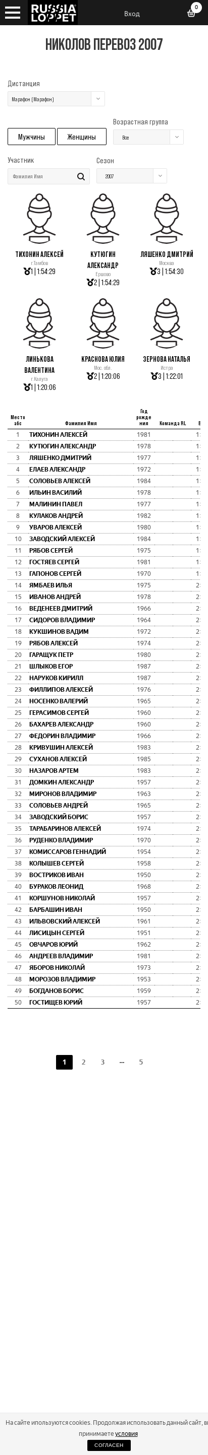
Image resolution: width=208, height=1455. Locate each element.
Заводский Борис (58, 817)
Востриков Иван (56, 875)
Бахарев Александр (61, 724)
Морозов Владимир (62, 979)
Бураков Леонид (56, 886)
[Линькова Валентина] (39, 346)
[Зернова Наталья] (166, 346)
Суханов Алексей (58, 759)
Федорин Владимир (62, 736)
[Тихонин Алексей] (39, 241)
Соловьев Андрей (58, 805)
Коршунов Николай (62, 898)
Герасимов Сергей (59, 712)
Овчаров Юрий (53, 944)
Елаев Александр (57, 469)
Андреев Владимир (61, 956)
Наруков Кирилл (56, 678)
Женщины (82, 136)
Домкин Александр (61, 782)
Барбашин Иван (55, 909)
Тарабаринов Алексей (65, 828)
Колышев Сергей (56, 863)
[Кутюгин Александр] (103, 241)
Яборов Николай (57, 967)
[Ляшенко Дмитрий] (166, 241)
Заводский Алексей (62, 539)
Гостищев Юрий (55, 1002)
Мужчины (31, 136)
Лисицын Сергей (56, 933)
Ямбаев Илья (50, 585)
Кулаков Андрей (56, 515)
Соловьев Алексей (59, 481)
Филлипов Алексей (61, 689)
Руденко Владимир (61, 840)
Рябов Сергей (51, 550)
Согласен (108, 1445)
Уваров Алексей (55, 527)
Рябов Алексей (53, 643)
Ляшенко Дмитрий (166, 254)
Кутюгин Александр (62, 446)
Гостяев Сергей (54, 562)
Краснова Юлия (103, 359)
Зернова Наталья (166, 359)
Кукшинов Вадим (59, 631)
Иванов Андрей (55, 597)
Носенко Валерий (58, 701)
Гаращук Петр (51, 654)
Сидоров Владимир (62, 620)
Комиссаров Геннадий (67, 851)
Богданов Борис (56, 991)
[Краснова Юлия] (103, 346)
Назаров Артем (54, 770)
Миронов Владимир (62, 794)
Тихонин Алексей (39, 254)
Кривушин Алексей (61, 747)
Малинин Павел (55, 504)
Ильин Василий (55, 492)
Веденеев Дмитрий (60, 608)
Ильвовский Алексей (64, 921)
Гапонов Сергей (55, 573)
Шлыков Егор (51, 666)
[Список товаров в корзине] (195, 14)
